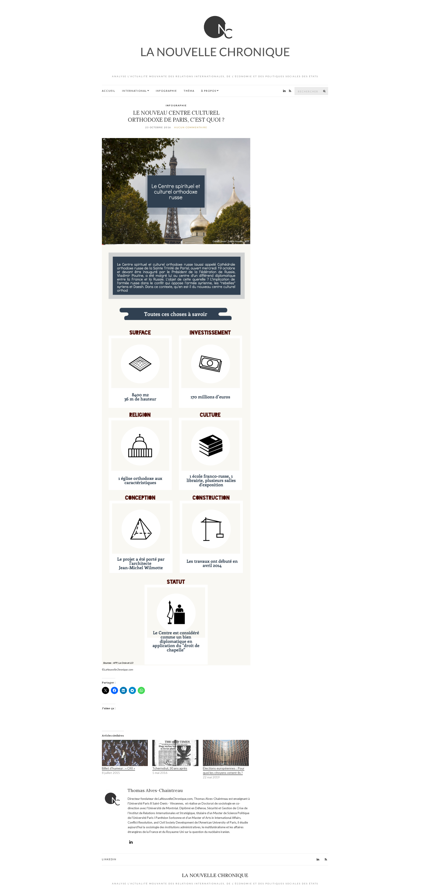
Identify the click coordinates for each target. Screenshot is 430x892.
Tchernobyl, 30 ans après (169, 768)
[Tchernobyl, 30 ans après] (175, 753)
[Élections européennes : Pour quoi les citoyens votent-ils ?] (226, 753)
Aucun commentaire (190, 127)
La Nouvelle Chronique (215, 875)
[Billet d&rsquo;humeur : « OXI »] (125, 753)
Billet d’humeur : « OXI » (118, 768)
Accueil (108, 90)
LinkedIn (109, 859)
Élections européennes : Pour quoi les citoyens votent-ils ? (223, 770)
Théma (189, 90)
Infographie (166, 90)
